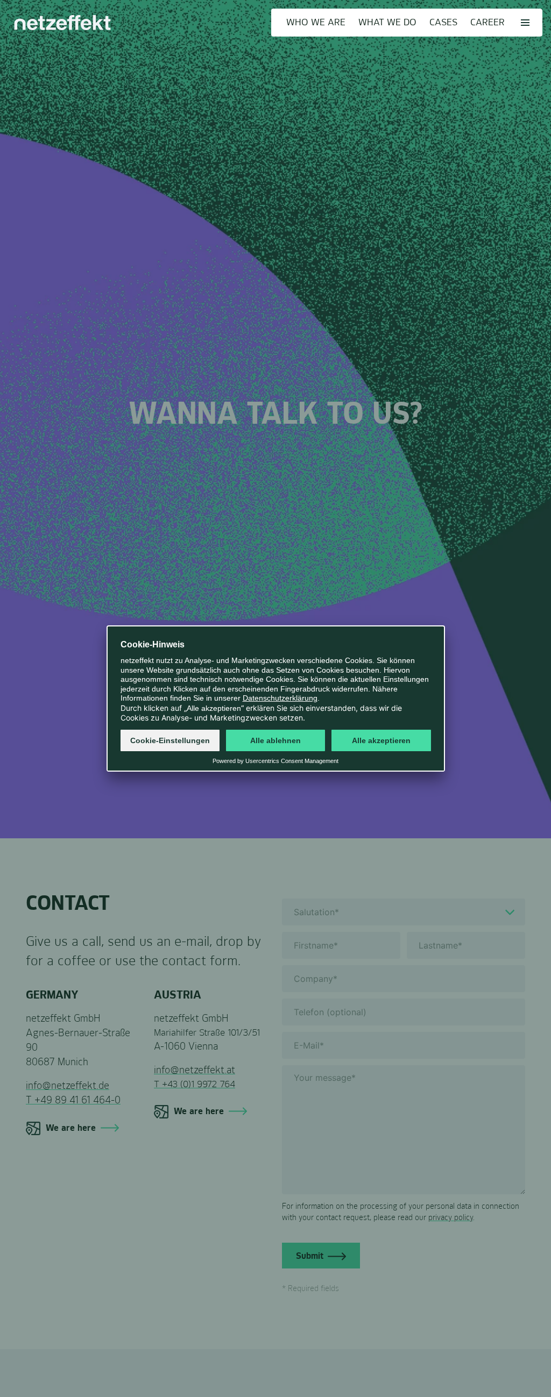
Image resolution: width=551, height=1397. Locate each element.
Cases (443, 22)
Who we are (315, 22)
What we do (387, 22)
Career (487, 22)
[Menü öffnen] (525, 23)
